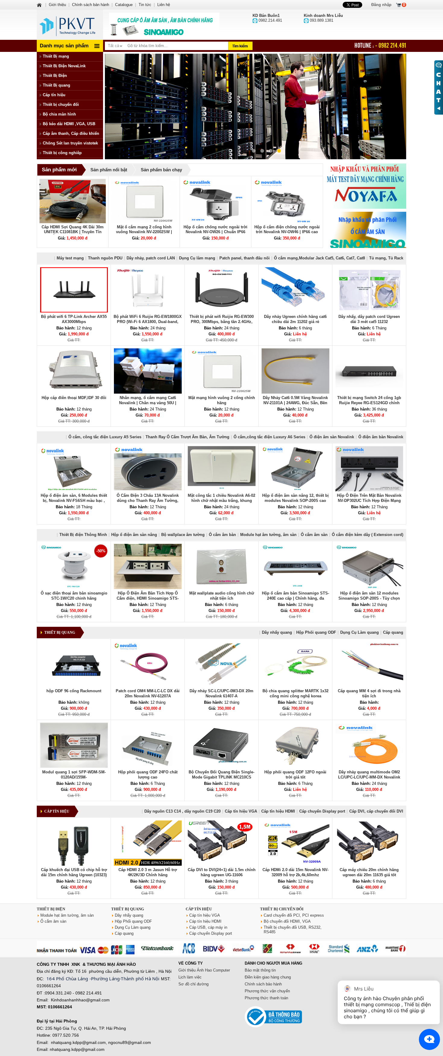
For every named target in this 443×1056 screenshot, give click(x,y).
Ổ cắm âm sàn (314, 534)
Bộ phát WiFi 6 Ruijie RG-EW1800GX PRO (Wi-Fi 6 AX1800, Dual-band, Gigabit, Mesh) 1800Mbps (148, 321)
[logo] (70, 25)
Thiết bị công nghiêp (62, 153)
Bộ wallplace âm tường (183, 534)
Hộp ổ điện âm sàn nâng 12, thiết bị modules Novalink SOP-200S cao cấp (295, 500)
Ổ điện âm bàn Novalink (380, 437)
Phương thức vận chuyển (267, 991)
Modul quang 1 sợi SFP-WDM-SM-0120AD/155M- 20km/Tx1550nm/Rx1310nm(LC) (74, 777)
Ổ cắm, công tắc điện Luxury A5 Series (104, 437)
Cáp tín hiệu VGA (241, 811)
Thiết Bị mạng (56, 56)
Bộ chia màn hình (59, 114)
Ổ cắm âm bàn (222, 534)
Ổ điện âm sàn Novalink (331, 437)
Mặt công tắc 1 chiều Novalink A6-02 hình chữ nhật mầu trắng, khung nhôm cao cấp (221, 500)
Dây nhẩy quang (277, 632)
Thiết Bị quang (56, 85)
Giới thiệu (57, 4)
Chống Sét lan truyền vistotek (70, 143)
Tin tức (145, 4)
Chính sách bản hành (90, 4)
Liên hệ (163, 4)
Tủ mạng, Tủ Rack (386, 258)
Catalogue (124, 4)
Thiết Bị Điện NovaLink (64, 66)
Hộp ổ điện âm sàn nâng (134, 534)
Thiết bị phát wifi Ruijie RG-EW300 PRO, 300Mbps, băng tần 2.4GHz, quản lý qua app (222, 321)
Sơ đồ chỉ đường (193, 984)
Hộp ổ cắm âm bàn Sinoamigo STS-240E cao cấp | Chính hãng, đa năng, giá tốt (295, 598)
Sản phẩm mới (59, 170)
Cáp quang (393, 632)
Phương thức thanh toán (266, 998)
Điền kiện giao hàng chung (268, 977)
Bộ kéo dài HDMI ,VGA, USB (69, 124)
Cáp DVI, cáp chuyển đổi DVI (376, 811)
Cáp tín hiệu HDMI (278, 811)
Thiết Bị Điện (55, 75)
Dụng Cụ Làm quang (359, 632)
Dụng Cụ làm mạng (197, 258)
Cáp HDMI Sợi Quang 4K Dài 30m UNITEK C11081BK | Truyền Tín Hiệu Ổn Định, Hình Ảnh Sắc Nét (73, 232)
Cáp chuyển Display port (322, 811)
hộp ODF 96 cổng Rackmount (73, 691)
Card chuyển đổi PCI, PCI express (294, 915)
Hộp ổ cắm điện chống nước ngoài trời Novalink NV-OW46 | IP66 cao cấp (287, 232)
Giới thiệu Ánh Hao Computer (204, 970)
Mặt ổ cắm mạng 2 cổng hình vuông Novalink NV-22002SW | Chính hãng (144, 232)
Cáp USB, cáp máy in (208, 927)
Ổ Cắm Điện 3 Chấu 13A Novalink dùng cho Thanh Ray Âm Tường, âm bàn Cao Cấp (148, 500)
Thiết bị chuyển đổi (61, 104)
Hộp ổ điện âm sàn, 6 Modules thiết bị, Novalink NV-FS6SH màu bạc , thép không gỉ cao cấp (74, 500)
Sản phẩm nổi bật (108, 169)
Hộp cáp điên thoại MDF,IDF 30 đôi (74, 397)
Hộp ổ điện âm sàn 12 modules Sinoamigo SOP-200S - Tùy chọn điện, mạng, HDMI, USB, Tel (369, 598)
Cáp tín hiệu (54, 95)
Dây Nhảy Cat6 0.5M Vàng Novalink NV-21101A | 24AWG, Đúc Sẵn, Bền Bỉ (295, 402)
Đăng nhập (381, 4)
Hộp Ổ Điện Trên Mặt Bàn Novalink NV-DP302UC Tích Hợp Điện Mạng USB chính (369, 500)
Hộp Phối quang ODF (316, 632)
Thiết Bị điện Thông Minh (83, 534)
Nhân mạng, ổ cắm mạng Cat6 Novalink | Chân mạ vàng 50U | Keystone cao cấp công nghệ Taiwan (148, 402)
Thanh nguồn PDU (105, 258)
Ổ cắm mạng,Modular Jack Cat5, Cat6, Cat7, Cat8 (319, 258)
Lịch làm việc (190, 977)
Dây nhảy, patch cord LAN (151, 258)
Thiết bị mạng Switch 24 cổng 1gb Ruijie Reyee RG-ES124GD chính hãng (369, 402)
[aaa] (164, 25)
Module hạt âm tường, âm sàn (268, 534)
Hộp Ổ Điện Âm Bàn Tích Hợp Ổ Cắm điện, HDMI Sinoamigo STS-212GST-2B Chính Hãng (148, 598)
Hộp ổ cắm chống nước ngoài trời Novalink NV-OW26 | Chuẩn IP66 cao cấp (215, 232)
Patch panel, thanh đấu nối (244, 258)
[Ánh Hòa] (40, 4)
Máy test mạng (70, 258)
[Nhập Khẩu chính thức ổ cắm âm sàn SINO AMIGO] (366, 234)
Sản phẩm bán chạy (161, 169)
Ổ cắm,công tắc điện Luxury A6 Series (269, 437)
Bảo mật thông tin (260, 970)
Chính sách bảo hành (263, 984)
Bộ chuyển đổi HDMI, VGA (287, 921)
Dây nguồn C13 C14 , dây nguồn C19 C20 (182, 811)
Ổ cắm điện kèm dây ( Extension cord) (367, 534)
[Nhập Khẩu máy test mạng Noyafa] (366, 186)
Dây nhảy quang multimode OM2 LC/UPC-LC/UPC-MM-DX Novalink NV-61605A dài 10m (369, 777)
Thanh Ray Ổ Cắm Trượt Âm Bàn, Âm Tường (187, 437)
